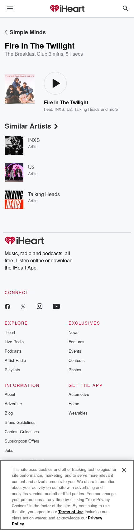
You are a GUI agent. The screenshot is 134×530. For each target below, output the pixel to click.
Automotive (79, 394)
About (10, 394)
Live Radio (14, 342)
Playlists (12, 370)
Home (74, 403)
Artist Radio (15, 360)
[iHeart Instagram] (39, 306)
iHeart (10, 332)
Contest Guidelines (22, 431)
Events (75, 351)
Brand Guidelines (20, 422)
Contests (77, 360)
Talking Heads (87, 109)
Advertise (13, 403)
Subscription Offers (22, 441)
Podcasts (13, 351)
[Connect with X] (23, 306)
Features (76, 342)
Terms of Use (71, 511)
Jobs (9, 450)
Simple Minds (28, 32)
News (74, 332)
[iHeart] (67, 9)
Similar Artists (28, 126)
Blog (9, 413)
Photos (75, 370)
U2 (69, 109)
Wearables (78, 413)
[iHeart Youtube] (56, 306)
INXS (59, 109)
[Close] (124, 470)
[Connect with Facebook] (7, 306)
